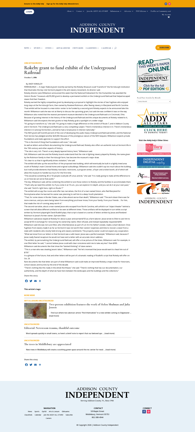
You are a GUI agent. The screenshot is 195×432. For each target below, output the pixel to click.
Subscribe (69, 415)
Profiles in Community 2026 (161, 11)
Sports (37, 412)
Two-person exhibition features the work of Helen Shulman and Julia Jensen (89, 306)
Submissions (114, 11)
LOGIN (29, 11)
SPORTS (37, 48)
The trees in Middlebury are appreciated (47, 344)
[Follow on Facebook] (166, 3)
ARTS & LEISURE (63, 48)
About (69, 11)
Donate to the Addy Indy (34, 4)
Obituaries (65, 412)
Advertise (127, 11)
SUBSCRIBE (164, 47)
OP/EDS (48, 48)
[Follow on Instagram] (169, 3)
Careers (48, 418)
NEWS (26, 48)
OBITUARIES (77, 48)
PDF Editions (141, 11)
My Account (166, 15)
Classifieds (28, 415)
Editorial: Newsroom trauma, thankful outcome (51, 328)
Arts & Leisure (31, 300)
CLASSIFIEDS (91, 48)
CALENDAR (106, 48)
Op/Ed (44, 412)
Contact (79, 11)
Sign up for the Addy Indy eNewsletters (62, 4)
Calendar (38, 415)
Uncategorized (33, 63)
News (30, 412)
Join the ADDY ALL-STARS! (97, 11)
